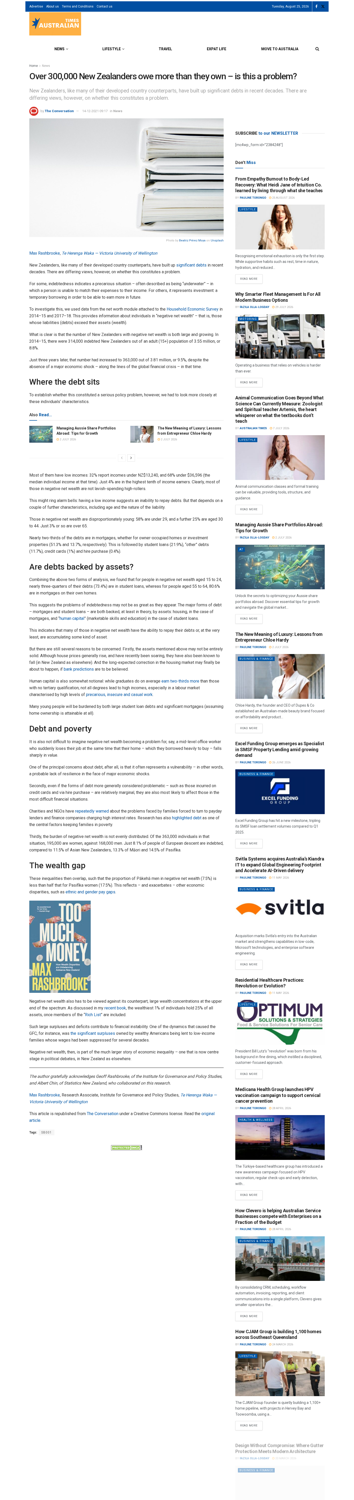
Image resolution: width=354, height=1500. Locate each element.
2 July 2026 (67, 439)
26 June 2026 (281, 762)
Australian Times (253, 428)
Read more (251, 277)
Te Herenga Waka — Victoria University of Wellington (109, 253)
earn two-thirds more (180, 681)
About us (52, 6)
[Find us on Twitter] (323, 6)
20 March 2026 (285, 1453)
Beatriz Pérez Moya (192, 240)
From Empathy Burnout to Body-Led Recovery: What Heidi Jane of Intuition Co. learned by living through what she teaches (279, 184)
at (241, 549)
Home (33, 66)
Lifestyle (111, 49)
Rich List (93, 1014)
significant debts (191, 265)
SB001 (46, 1132)
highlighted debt (186, 817)
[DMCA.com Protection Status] (126, 1147)
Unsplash (217, 240)
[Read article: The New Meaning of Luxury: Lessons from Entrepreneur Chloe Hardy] (142, 434)
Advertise (36, 6)
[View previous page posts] (122, 458)
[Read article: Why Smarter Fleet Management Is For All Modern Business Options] (280, 336)
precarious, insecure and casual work (119, 694)
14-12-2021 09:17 (95, 111)
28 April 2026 (281, 1108)
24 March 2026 (282, 1344)
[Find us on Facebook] (316, 6)
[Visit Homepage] (55, 24)
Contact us (104, 6)
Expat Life (216, 49)
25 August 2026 (283, 197)
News (59, 49)
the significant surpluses (92, 1033)
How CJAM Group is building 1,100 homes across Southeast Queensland (278, 1334)
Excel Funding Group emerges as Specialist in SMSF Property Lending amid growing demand (279, 749)
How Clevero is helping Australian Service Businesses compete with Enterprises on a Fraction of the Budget (278, 1216)
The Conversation (59, 111)
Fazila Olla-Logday (254, 307)
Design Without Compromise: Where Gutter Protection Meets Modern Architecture (279, 1443)
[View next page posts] (131, 458)
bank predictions (79, 669)
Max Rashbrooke (44, 253)
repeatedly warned (92, 811)
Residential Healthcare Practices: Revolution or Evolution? (269, 983)
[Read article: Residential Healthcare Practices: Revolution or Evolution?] (280, 1022)
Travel (165, 49)
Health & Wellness (256, 1120)
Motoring (248, 319)
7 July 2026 (280, 428)
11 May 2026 (280, 877)
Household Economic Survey (192, 309)
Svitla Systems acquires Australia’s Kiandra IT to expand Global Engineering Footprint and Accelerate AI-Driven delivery (279, 864)
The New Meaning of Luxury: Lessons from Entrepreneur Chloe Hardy (279, 637)
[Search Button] (317, 49)
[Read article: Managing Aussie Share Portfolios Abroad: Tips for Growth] (41, 434)
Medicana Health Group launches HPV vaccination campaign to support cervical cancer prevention (278, 1095)
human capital (72, 618)
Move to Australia (279, 49)
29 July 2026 (283, 307)
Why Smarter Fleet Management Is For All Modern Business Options (278, 297)
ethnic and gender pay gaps (90, 891)
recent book (115, 1008)
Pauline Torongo (253, 197)
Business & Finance (256, 659)
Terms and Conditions (78, 6)
